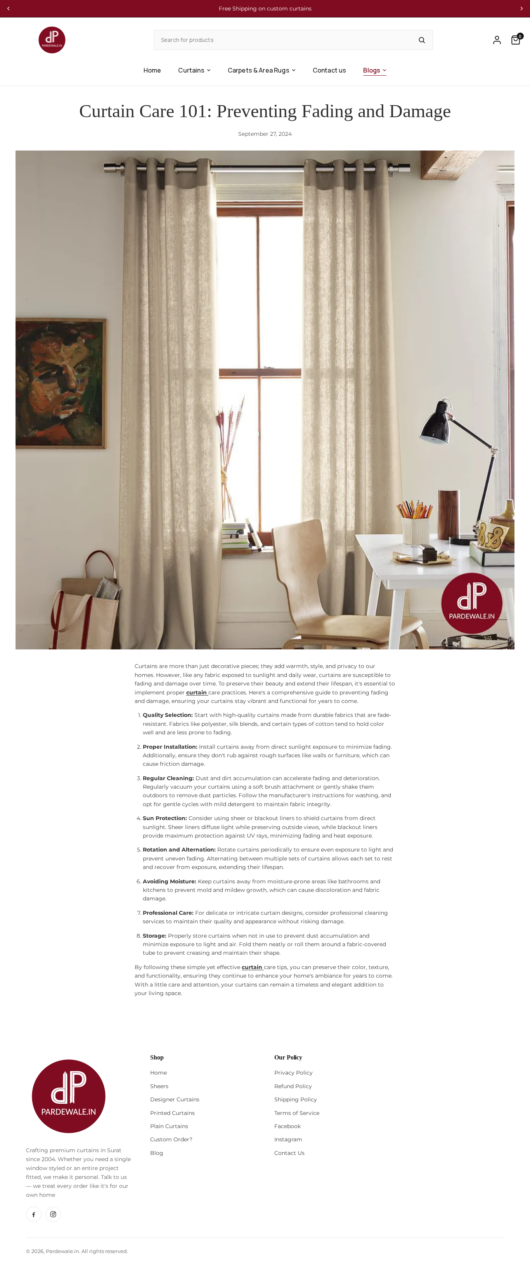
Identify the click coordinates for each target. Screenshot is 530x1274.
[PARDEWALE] (52, 39)
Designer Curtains (174, 1099)
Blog (156, 1152)
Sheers (159, 1086)
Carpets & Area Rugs (258, 70)
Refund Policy (293, 1086)
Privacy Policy (293, 1072)
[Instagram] (53, 1214)
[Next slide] (521, 8)
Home (152, 70)
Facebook (287, 1126)
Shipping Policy (295, 1099)
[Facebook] (34, 1214)
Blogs (371, 70)
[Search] (422, 40)
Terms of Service (296, 1113)
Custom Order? (171, 1139)
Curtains (191, 70)
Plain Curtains (169, 1126)
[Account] (497, 40)
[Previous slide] (8, 8)
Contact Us (289, 1152)
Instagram (288, 1139)
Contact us (329, 70)
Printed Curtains (172, 1113)
